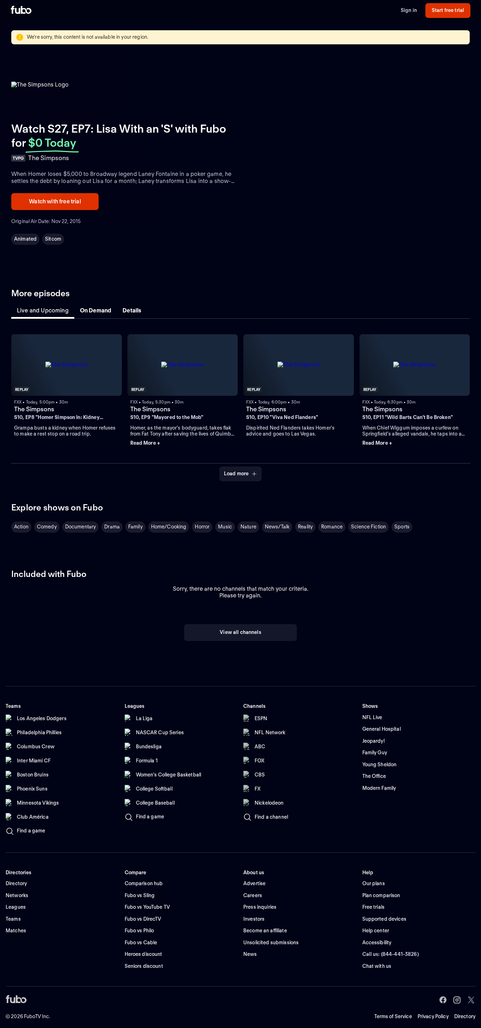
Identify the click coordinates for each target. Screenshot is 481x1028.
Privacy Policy (433, 1016)
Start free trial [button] (448, 10)
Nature (248, 526)
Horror (202, 526)
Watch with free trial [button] (55, 201)
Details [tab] (132, 310)
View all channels (240, 632)
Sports (402, 526)
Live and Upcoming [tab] (43, 310)
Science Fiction (368, 526)
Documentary (80, 526)
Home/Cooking (169, 526)
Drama (112, 526)
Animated (25, 239)
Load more (236, 473)
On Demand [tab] (95, 310)
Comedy (47, 526)
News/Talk (277, 526)
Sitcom (53, 239)
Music (225, 526)
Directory (464, 1016)
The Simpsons (34, 409)
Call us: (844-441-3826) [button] (390, 954)
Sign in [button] (409, 10)
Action (21, 526)
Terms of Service (393, 1016)
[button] (182, 443)
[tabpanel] (240, 403)
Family (135, 526)
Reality (305, 526)
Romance (332, 526)
